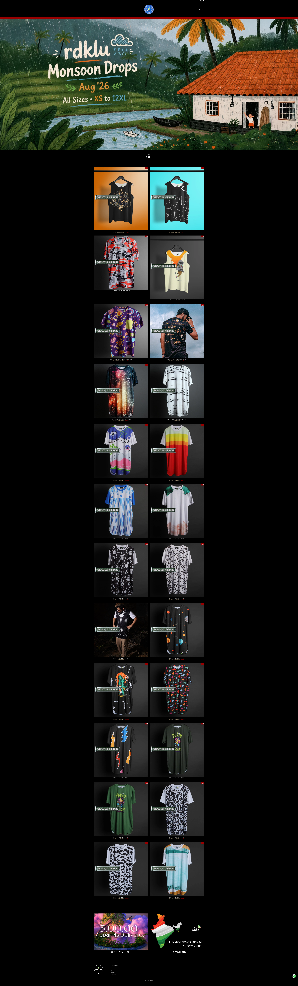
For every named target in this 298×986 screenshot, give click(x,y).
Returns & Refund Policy (115, 968)
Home (149, 154)
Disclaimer (113, 972)
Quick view (121, 228)
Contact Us (113, 967)
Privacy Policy (113, 974)
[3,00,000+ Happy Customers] (121, 931)
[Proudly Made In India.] (177, 931)
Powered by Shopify (149, 980)
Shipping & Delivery (114, 965)
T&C (111, 970)
